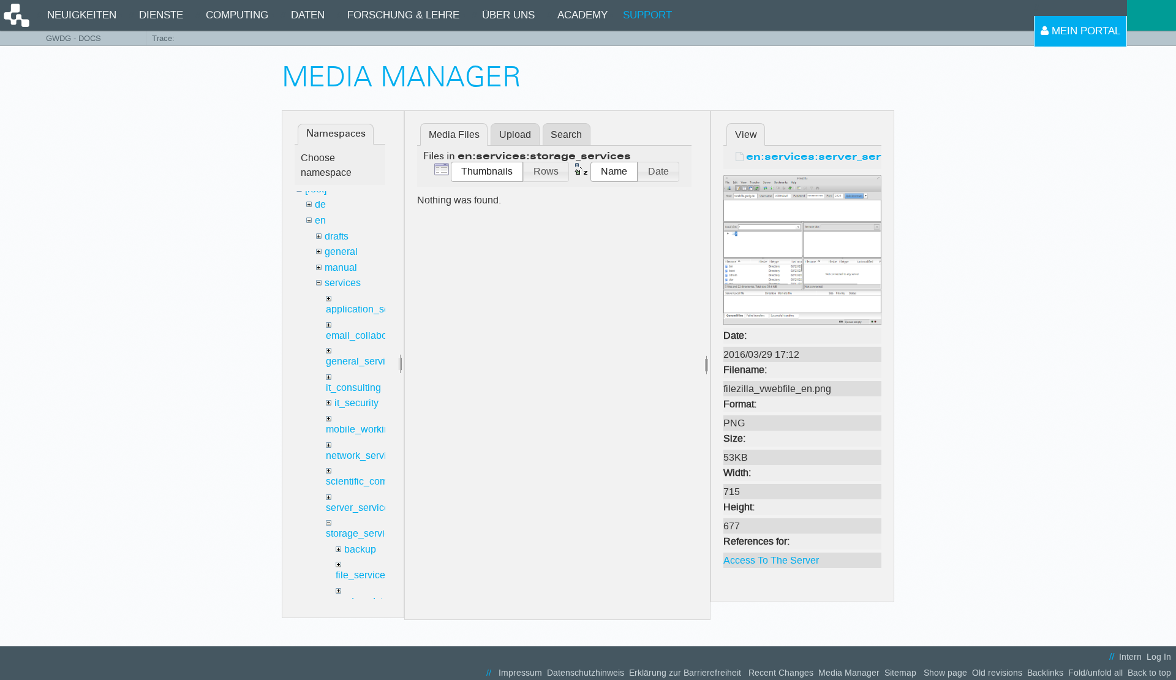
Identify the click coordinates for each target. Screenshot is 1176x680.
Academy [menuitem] (582, 15)
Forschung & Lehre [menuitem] (403, 15)
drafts (337, 236)
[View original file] (802, 249)
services (343, 283)
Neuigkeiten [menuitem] (81, 15)
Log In (1159, 657)
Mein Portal (1084, 31)
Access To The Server (771, 560)
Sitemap (900, 673)
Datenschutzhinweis (585, 673)
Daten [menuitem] (308, 15)
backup (360, 549)
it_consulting (353, 387)
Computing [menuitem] (237, 15)
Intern (1130, 657)
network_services (364, 455)
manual (341, 267)
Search (566, 134)
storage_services (363, 533)
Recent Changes (780, 673)
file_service (360, 575)
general (341, 251)
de (320, 204)
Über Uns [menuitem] (508, 15)
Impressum (520, 673)
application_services (370, 309)
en (320, 220)
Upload (515, 134)
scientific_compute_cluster (383, 481)
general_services (363, 361)
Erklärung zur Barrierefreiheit (685, 673)
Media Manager (849, 673)
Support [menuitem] (647, 15)
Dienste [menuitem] (161, 15)
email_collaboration (369, 335)
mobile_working (360, 429)
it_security (356, 403)
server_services (360, 507)
